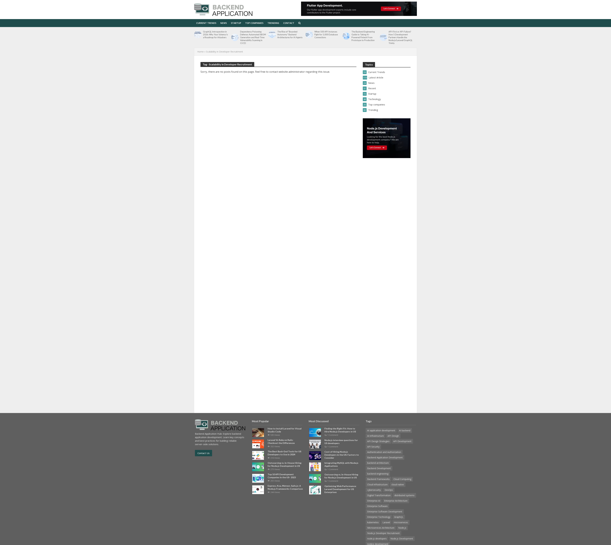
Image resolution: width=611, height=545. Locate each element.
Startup (236, 22)
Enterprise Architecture (395, 500)
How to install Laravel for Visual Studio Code (285, 430)
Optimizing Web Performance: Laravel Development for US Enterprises (340, 489)
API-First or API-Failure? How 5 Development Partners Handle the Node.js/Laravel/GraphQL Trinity (400, 37)
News (223, 22)
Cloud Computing (402, 479)
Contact (288, 22)
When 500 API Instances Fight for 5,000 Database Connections (326, 34)
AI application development (381, 430)
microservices (401, 522)
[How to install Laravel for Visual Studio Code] (258, 432)
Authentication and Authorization (384, 452)
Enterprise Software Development (384, 511)
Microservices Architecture (380, 527)
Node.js (402, 527)
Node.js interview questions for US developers (341, 441)
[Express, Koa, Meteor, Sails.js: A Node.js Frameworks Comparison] (258, 489)
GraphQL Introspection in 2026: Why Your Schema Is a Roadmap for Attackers (215, 34)
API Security (373, 446)
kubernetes (373, 522)
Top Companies (254, 22)
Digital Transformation (379, 495)
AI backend (404, 430)
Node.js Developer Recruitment (383, 533)
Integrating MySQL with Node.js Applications (341, 464)
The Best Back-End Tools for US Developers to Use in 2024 (284, 453)
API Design (393, 435)
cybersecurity (374, 489)
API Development (402, 441)
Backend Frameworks (378, 479)
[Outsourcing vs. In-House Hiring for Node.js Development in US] (258, 466)
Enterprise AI (373, 500)
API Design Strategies (378, 441)
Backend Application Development (385, 457)
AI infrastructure (375, 435)
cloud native (397, 484)
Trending (273, 22)
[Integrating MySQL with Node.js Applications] (315, 466)
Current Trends (206, 22)
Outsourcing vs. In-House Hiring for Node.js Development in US (284, 464)
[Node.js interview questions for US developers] (315, 443)
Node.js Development (401, 538)
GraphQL (398, 516)
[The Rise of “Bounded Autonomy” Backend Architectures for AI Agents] (272, 34)
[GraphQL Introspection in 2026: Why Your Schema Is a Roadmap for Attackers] (197, 34)
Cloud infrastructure (377, 484)
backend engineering (377, 473)
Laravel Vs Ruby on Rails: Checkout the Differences (281, 441)
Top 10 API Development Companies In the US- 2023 (282, 476)
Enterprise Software (377, 506)
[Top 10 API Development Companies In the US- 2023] (258, 477)
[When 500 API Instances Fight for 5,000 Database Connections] (309, 34)
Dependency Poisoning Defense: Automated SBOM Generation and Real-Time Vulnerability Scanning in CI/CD (253, 37)
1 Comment (332, 435)
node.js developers (377, 538)
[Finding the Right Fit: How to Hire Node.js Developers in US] (315, 432)
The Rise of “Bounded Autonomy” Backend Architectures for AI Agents (289, 34)
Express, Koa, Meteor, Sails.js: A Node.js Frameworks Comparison (285, 487)
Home (200, 51)
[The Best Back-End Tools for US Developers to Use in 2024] (258, 455)
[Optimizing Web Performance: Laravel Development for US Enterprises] (315, 489)
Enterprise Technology (378, 516)
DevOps (389, 489)
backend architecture (378, 462)
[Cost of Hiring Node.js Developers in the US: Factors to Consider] (315, 455)
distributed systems (404, 495)
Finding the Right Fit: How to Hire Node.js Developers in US (340, 430)
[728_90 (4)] (359, 9)
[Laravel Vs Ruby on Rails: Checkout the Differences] (258, 443)
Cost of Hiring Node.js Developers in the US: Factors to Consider (341, 454)
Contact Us (203, 453)
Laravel (386, 522)
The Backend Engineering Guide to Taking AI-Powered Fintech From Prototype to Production (363, 36)
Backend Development (379, 468)
